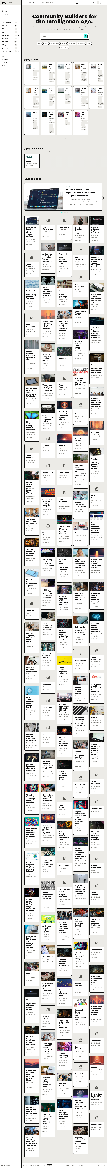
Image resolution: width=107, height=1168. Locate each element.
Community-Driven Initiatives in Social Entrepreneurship (80, 1014)
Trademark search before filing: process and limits (31, 294)
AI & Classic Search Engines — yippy (47, 929)
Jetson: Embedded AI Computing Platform (47, 418)
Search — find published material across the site (30, 702)
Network (51, 81)
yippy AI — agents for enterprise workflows (30, 767)
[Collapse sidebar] (24, 2)
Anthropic (95, 432)
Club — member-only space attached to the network (80, 755)
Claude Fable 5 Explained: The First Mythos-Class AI (96, 1010)
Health (67, 77)
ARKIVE (51, 65)
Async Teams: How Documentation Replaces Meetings (80, 563)
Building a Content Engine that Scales (96, 230)
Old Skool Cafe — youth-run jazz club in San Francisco (63, 564)
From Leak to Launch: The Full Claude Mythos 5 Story (64, 415)
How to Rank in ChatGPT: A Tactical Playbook (96, 1097)
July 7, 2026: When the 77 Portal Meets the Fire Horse (47, 987)
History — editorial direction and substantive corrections (96, 368)
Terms (76, 1165)
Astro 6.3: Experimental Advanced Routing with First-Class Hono (96, 332)
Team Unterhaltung (47, 228)
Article (40, 43)
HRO (50, 88)
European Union (100, 104)
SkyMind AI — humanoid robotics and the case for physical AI (80, 889)
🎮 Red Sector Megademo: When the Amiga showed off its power (31, 904)
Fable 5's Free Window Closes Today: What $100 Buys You (96, 262)
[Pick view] (94, 2)
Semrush (95, 718)
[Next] (102, 198)
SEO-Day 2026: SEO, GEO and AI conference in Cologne (47, 593)
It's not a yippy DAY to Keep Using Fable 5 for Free (63, 600)
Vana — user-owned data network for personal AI (47, 388)
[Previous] (26, 198)
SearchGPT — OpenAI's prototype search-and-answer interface (63, 326)
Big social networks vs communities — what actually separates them (80, 817)
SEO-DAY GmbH (62, 1085)
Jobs (50, 105)
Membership (47, 956)
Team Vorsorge (30, 265)
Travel (34, 120)
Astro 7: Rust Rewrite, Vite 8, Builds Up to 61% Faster (31, 392)
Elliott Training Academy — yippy (79, 230)
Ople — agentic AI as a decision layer (64, 992)
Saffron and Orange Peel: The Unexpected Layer (64, 835)
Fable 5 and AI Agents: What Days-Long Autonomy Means (31, 1075)
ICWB (67, 88)
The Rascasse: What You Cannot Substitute (79, 923)
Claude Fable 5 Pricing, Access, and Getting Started (96, 563)
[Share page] (87, 2)
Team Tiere (30, 610)
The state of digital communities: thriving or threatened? (80, 382)
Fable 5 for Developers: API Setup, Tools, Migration (47, 829)
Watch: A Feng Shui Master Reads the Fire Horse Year (79, 346)
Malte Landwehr (95, 497)
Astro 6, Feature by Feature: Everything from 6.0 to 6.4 (95, 749)
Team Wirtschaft (79, 285)
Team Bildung (80, 660)
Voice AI (84, 99)
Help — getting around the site (78, 690)
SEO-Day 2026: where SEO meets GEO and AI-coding (64, 708)
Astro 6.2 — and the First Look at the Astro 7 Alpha (31, 1110)
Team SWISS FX (79, 258)
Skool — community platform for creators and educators (47, 862)
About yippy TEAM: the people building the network (47, 1047)
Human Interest (51, 132)
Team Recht (80, 785)
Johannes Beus (79, 413)
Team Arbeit (47, 707)
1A (34, 64)
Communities (64, 47)
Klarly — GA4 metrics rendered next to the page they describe (31, 867)
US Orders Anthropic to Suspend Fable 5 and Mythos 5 (63, 1114)
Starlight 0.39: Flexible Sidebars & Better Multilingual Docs (47, 1119)
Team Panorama (63, 386)
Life (67, 120)
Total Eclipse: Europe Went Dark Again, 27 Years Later (64, 530)
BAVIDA (67, 65)
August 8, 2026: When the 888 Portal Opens (80, 1140)
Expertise (35, 106)
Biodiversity (52, 79)
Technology (71, 43)
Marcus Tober (96, 1124)
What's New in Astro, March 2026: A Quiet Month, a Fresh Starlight (31, 941)
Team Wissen (96, 949)
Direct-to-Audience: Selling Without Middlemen (30, 425)
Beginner (100, 81)
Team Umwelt (62, 806)
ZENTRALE (83, 113)
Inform (63, 43)
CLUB (100, 64)
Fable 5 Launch (78, 440)
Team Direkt (64, 227)
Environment (52, 72)
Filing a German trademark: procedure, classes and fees (30, 356)
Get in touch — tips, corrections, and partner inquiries (96, 298)
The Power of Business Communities (31, 521)
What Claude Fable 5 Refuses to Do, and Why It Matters (64, 741)
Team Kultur (80, 1074)
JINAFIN (100, 89)
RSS (98, 1165)
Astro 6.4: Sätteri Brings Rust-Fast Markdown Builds (46, 1082)
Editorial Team (55, 43)
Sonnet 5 (62, 358)
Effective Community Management (31, 669)
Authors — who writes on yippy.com (80, 504)
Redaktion (46, 684)
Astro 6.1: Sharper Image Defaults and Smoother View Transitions (31, 488)
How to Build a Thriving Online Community (47, 798)
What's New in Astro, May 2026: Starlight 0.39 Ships (96, 835)
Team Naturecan (63, 500)
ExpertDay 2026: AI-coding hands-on (95, 596)
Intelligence (81, 43)
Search (6, 14)
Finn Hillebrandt (30, 325)
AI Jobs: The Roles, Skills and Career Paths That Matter (31, 1141)
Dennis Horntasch (79, 984)
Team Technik (94, 893)
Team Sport (96, 1040)
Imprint (67, 1165)
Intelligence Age (36, 104)
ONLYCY (35, 113)
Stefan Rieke (64, 865)
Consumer (84, 101)
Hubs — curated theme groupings (63, 294)
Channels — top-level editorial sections (47, 357)
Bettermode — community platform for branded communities (80, 630)
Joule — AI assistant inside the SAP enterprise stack (63, 258)
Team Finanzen (30, 456)
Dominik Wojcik (45, 1018)
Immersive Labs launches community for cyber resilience (95, 527)
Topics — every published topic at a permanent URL (63, 672)
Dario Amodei (47, 472)
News (89, 43)
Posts (46, 43)
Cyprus (35, 123)
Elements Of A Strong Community (63, 1055)
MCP (101, 1165)
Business (84, 72)
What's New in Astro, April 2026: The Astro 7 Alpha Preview (80, 192)
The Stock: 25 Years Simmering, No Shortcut (64, 962)
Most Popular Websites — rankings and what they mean (31, 832)
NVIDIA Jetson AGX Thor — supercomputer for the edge (80, 1105)
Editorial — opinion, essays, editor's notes (30, 637)
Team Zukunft (78, 1048)
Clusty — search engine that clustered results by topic (31, 1004)
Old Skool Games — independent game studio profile (47, 765)
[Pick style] (90, 2)
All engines (63, 138)
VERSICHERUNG (51, 114)
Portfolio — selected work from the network (31, 737)
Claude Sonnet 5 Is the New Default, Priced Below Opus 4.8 (80, 853)
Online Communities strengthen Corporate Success (47, 896)
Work (34, 99)
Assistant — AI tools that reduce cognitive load (80, 597)
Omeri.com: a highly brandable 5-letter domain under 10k (96, 688)
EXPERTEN (35, 89)
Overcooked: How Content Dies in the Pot (96, 979)
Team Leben (64, 472)
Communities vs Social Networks (47, 656)
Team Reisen (96, 808)
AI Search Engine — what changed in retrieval (95, 627)
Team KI (45, 734)
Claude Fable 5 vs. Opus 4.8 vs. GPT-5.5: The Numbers (47, 325)
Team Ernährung (95, 782)
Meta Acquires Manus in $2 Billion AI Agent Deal (47, 291)
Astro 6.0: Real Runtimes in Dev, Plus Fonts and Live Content (64, 635)
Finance (100, 96)
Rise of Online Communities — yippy (31, 583)
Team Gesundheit (96, 658)
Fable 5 (62, 445)
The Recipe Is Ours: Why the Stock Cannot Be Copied (64, 1024)
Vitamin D (67, 82)
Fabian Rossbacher (96, 866)
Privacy (72, 1165)
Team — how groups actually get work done (47, 626)
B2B (99, 78)
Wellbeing (68, 97)
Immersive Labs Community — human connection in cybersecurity (80, 471)
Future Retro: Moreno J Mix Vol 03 (80, 313)
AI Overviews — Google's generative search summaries (47, 257)
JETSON (83, 89)
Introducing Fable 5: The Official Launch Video (48, 562)
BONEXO (84, 65)
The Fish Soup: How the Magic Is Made (30, 552)
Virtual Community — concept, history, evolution (30, 798)
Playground (36, 70)
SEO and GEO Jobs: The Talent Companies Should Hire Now (63, 927)
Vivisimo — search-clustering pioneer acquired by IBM (95, 463)
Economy (51, 95)
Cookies (81, 1165)
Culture (35, 77)
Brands (84, 75)
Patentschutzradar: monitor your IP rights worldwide (64, 893)
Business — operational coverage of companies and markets (96, 402)
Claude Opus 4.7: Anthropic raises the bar (63, 775)
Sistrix (29, 973)
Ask (104, 1165)
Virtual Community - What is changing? (79, 956)
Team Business (46, 534)
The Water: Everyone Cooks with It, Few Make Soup (30, 1040)
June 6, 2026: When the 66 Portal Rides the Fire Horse (47, 503)
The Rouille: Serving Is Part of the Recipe (96, 922)
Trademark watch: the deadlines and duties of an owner (80, 721)
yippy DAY (67, 113)
